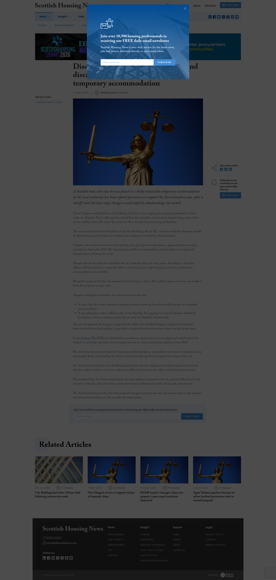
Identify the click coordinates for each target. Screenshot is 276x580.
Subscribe (164, 62)
